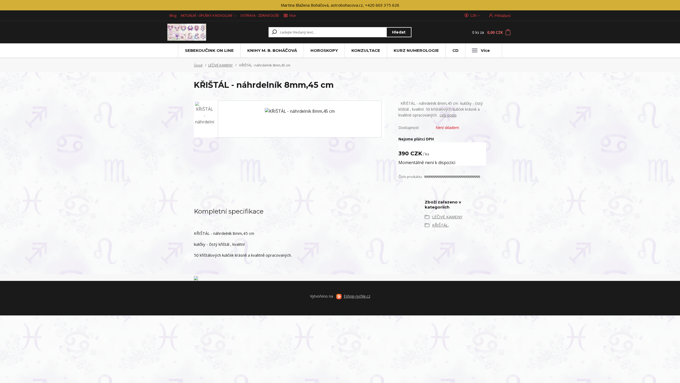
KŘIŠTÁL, (440, 225)
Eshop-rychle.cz (357, 296)
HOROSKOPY (324, 50)
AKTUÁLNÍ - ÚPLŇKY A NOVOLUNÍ (206, 15)
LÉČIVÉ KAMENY (220, 65)
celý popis (448, 115)
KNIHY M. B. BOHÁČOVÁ (272, 50)
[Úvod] (199, 32)
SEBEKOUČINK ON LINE (209, 50)
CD (455, 50)
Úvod (198, 65)
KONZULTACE (365, 50)
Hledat (399, 32)
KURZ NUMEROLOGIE (416, 50)
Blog (172, 15)
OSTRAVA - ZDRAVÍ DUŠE (259, 15)
